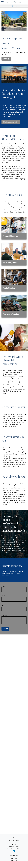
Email (3, 596)
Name (3, 586)
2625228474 (16, 840)
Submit (5, 629)
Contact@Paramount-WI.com (14, 848)
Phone (3, 605)
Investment (14, 860)
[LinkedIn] (14, 851)
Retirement (14, 858)
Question (4, 615)
